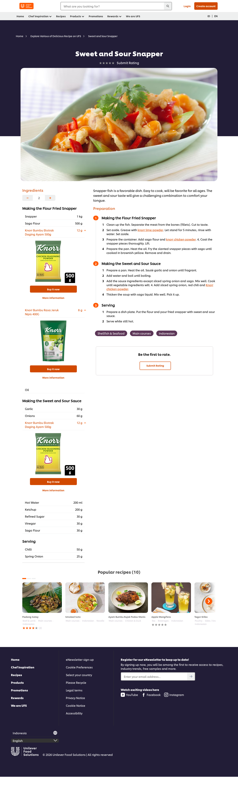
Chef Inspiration (22, 667)
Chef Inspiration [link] (38, 16)
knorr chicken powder (181, 239)
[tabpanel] (42, 606)
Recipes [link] (61, 16)
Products (17, 682)
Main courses (142, 333)
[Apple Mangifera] (171, 597)
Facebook (154, 695)
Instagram (176, 695)
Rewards (17, 698)
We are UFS (19, 705)
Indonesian (167, 333)
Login (187, 6)
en (216, 16)
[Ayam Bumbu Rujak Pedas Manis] (128, 597)
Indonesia (20, 733)
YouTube (132, 695)
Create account (206, 6)
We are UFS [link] (133, 16)
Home (15, 659)
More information (53, 297)
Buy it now (53, 289)
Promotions (19, 690)
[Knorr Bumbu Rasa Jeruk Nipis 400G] (53, 341)
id (209, 16)
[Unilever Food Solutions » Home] (26, 6)
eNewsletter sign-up (80, 659)
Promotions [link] (96, 16)
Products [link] (75, 16)
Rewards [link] (112, 16)
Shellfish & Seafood (111, 333)
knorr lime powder (150, 230)
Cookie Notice (75, 705)
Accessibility (74, 713)
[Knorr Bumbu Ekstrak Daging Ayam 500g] (53, 261)
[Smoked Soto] (85, 597)
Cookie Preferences (79, 667)
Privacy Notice (75, 698)
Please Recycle (76, 682)
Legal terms (74, 690)
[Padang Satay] (42, 597)
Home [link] (20, 16)
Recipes (16, 675)
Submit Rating (155, 365)
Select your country (79, 675)
